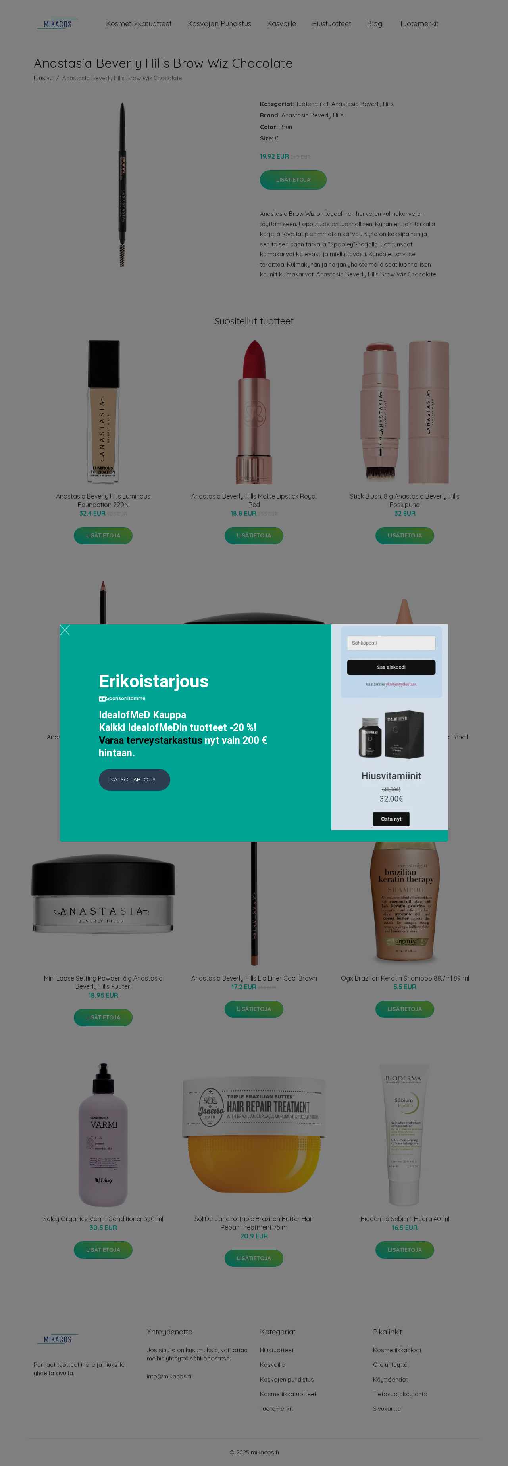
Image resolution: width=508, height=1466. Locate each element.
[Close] (65, 630)
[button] (134, 780)
